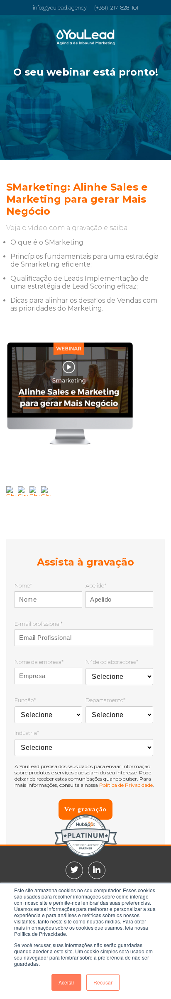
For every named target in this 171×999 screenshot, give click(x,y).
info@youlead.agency (60, 7)
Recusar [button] (102, 982)
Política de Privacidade (126, 785)
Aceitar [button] (66, 982)
